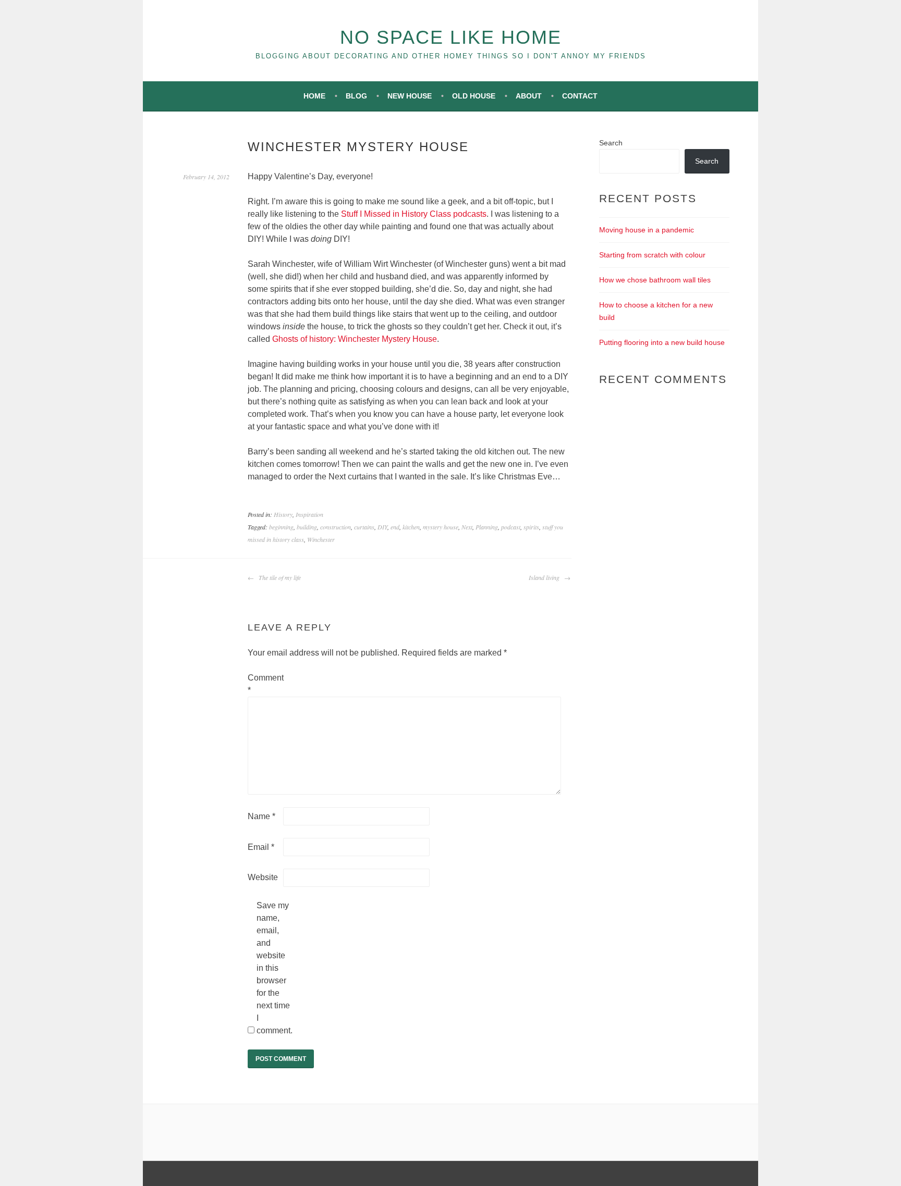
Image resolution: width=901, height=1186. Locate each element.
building (307, 527)
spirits (531, 527)
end (395, 527)
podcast (510, 527)
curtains (364, 527)
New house (409, 96)
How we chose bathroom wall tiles (655, 280)
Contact (580, 96)
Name (261, 816)
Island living (545, 577)
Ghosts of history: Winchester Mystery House (354, 339)
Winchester (321, 539)
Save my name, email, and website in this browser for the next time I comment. (273, 968)
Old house (473, 96)
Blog (356, 96)
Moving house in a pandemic (646, 230)
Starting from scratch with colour (652, 255)
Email (261, 847)
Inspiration (309, 514)
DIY (382, 527)
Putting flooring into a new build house (662, 342)
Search (611, 143)
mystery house (440, 527)
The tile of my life (279, 577)
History (283, 514)
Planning (487, 527)
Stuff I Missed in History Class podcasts (413, 213)
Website (263, 877)
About (529, 96)
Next (466, 527)
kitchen (411, 527)
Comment (264, 684)
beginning (281, 527)
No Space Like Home (451, 37)
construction (335, 527)
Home (314, 96)
